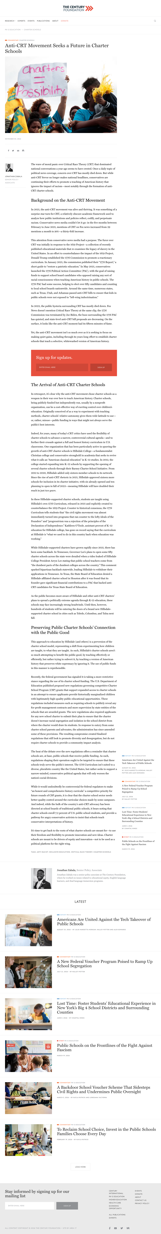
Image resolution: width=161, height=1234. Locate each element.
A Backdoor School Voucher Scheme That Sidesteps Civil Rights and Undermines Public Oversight (103, 1089)
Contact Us (140, 1200)
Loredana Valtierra (98, 1097)
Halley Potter (130, 799)
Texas (43, 292)
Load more (80, 1167)
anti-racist (42, 852)
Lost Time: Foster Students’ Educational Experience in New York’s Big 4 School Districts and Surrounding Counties (137, 817)
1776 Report (106, 262)
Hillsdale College (82, 451)
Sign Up (101, 367)
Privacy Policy (142, 1203)
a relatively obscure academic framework (83, 213)
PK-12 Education (13, 30)
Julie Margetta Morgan (134, 770)
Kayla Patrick (79, 1097)
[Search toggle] (155, 21)
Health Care (115, 1203)
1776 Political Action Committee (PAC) (67, 271)
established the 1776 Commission (66, 257)
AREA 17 (73, 1228)
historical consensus (91, 508)
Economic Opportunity (115, 1207)
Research (10, 21)
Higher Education (118, 1200)
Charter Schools (32, 30)
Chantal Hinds (130, 828)
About (55, 21)
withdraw (101, 569)
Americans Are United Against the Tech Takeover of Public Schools (138, 761)
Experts (21, 21)
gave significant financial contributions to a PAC (66, 582)
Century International (116, 1192)
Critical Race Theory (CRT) (79, 164)
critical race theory (81, 852)
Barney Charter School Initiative (89, 468)
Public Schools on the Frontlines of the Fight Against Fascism (138, 843)
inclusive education (59, 852)
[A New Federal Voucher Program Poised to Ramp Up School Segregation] (28, 972)
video (92, 556)
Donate (64, 21)
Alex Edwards (138, 773)
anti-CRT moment (67, 323)
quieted (39, 319)
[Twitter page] (121, 1228)
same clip (91, 310)
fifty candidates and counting (101, 284)
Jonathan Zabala (13, 176)
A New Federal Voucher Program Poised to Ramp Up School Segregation (137, 788)
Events (31, 21)
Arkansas (63, 292)
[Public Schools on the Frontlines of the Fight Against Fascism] (28, 1056)
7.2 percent (61, 813)
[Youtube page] (115, 1228)
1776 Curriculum (57, 503)
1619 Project (77, 244)
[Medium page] (128, 1228)
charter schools (102, 852)
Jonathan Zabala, (79, 870)
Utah (49, 292)
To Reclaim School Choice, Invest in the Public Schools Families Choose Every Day (106, 1131)
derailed (75, 556)
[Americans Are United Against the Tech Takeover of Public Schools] (28, 930)
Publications (43, 21)
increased (95, 227)
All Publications (117, 1215)
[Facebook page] (109, 1228)
